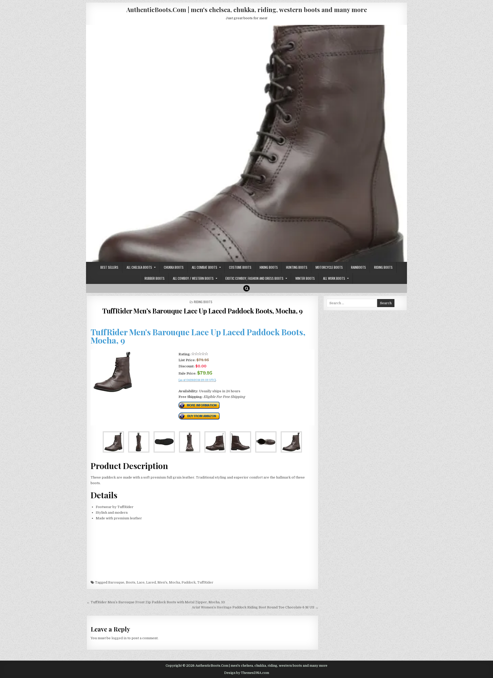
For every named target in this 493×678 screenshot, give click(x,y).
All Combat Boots (204, 267)
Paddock (189, 582)
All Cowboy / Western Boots (193, 278)
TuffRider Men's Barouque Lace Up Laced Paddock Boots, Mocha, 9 (198, 336)
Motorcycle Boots (329, 267)
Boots (130, 582)
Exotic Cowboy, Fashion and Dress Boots (254, 278)
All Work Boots (334, 278)
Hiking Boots (269, 267)
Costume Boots (240, 267)
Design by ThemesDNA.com (246, 673)
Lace (141, 582)
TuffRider (205, 582)
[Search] (246, 288)
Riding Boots (383, 267)
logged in (119, 638)
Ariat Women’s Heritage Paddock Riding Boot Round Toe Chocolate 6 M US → (255, 607)
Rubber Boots (155, 278)
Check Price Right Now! (196, 385)
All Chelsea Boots (139, 267)
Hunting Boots (296, 267)
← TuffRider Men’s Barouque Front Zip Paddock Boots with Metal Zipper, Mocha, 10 (156, 602)
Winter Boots (305, 278)
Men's (162, 582)
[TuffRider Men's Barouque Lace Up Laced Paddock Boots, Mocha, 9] (112, 391)
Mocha (174, 582)
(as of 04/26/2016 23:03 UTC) (197, 380)
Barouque (116, 582)
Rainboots (358, 267)
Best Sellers (109, 267)
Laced (151, 582)
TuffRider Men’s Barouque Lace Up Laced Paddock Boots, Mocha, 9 (202, 310)
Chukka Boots (174, 267)
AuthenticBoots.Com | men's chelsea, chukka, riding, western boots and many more (246, 9)
